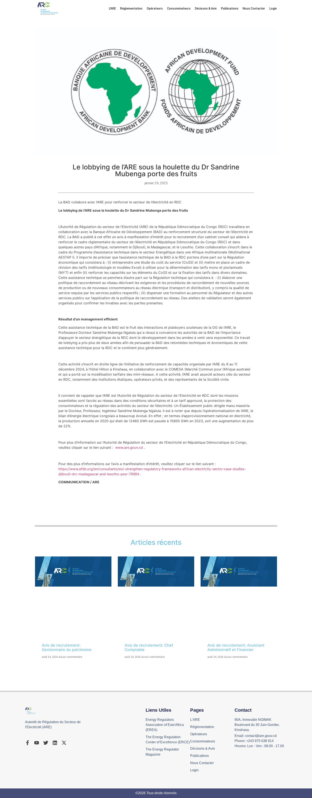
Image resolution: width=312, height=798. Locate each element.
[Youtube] (36, 742)
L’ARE (112, 8)
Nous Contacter (254, 8)
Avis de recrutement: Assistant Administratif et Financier (235, 647)
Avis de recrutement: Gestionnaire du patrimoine (66, 647)
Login (273, 8)
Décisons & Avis (206, 8)
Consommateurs (179, 8)
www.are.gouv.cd (129, 447)
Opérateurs (155, 8)
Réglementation (131, 8)
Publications (229, 8)
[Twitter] (45, 742)
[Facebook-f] (27, 742)
